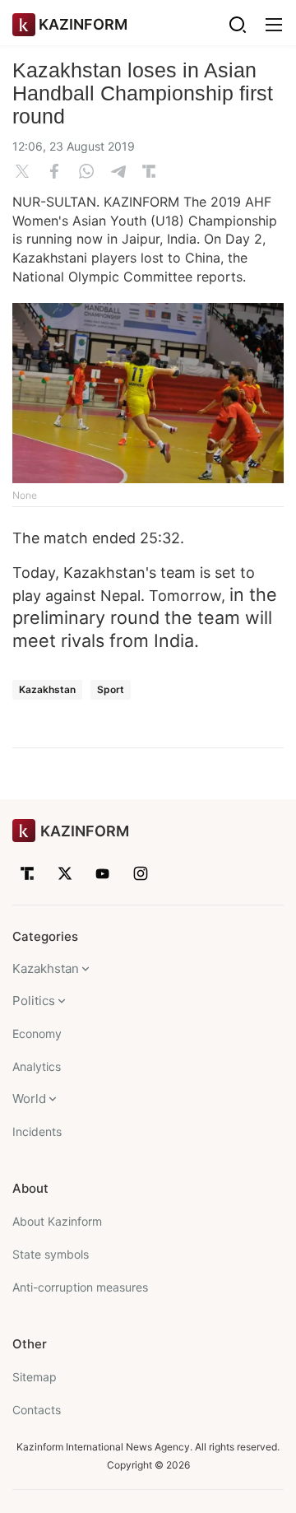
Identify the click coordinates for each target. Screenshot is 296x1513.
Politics (33, 1000)
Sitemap (34, 1377)
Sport (110, 689)
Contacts (36, 1410)
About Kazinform (57, 1221)
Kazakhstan (47, 689)
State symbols (50, 1254)
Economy (37, 1033)
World (29, 1098)
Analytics (36, 1066)
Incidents (37, 1131)
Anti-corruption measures (80, 1287)
